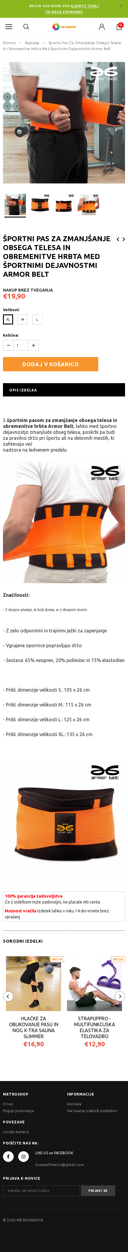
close (120, 5)
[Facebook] (8, 1156)
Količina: (11, 335)
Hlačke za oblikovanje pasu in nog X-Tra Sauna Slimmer (33, 1027)
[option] (64, 122)
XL (8, 319)
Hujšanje (32, 43)
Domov (9, 43)
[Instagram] (23, 1156)
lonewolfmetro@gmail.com (59, 1165)
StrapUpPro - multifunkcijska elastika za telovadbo (94, 1027)
